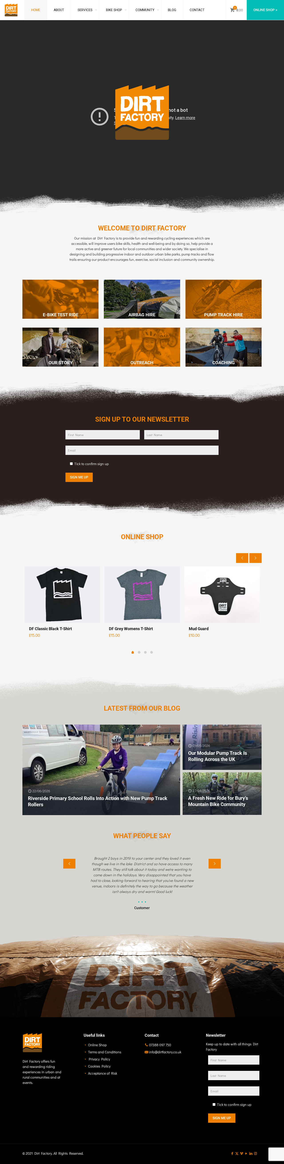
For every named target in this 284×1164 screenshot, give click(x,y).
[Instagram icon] (255, 1153)
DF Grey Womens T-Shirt (131, 628)
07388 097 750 (160, 1044)
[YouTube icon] (246, 1153)
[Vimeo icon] (241, 1153)
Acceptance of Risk (102, 1073)
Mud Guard (199, 628)
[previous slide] (242, 558)
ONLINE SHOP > (265, 10)
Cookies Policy (99, 1066)
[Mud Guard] (222, 594)
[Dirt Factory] (11, 10)
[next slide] (255, 558)
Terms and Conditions (104, 1052)
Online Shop (97, 1044)
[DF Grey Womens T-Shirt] (142, 594)
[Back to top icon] (262, 1155)
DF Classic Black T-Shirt (50, 628)
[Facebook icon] (232, 1153)
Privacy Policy (99, 1059)
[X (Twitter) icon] (237, 1153)
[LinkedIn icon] (250, 1153)
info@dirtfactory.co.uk (165, 1052)
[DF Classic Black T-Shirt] (62, 594)
